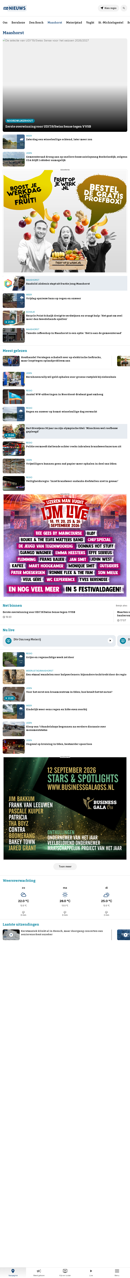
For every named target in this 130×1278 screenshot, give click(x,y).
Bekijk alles (121, 605)
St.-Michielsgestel (110, 22)
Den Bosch (36, 22)
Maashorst (55, 22)
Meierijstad (74, 22)
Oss (5, 22)
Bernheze (18, 22)
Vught (90, 22)
